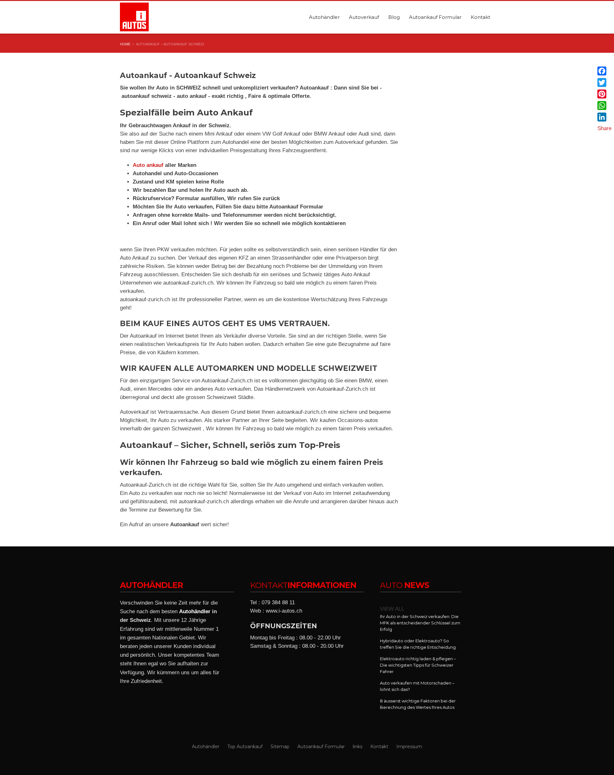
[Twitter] (604, 82)
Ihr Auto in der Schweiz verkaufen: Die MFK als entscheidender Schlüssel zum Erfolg (420, 623)
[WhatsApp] (604, 105)
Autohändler (194, 611)
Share (604, 128)
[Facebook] (604, 71)
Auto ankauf (149, 165)
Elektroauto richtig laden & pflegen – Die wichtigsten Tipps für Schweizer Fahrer (418, 665)
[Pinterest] (604, 94)
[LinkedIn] (604, 117)
